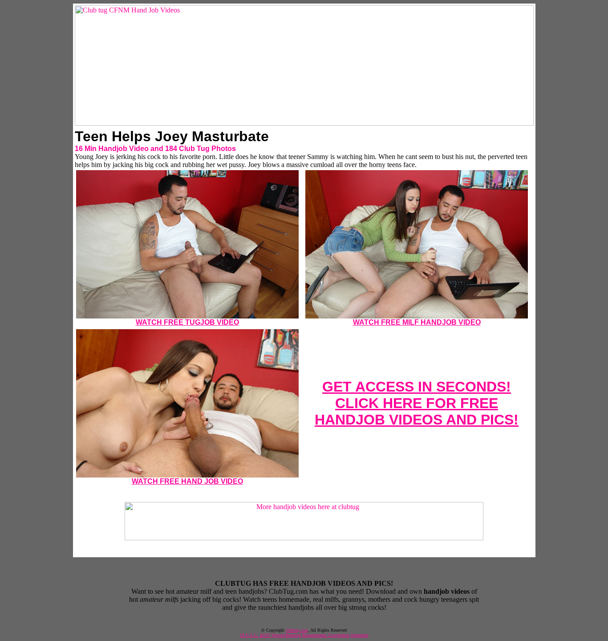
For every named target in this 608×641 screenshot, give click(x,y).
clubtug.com (297, 630)
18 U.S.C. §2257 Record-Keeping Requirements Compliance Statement (304, 635)
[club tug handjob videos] (304, 123)
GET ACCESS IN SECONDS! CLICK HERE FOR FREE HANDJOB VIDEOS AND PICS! (417, 403)
